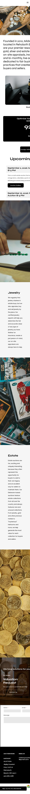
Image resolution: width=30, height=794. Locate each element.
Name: (6, 708)
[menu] (27, 2)
